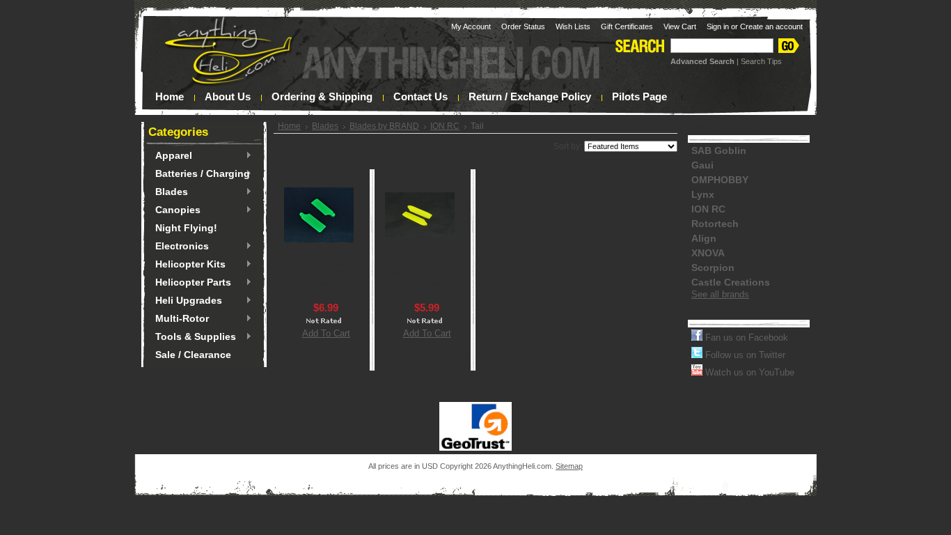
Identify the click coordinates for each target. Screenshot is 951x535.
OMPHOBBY (719, 179)
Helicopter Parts (189, 283)
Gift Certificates (627, 26)
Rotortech (715, 223)
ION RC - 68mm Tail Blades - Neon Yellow (427, 272)
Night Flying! (186, 227)
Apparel (170, 156)
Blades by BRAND (384, 126)
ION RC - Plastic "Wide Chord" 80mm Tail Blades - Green (326, 277)
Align (703, 238)
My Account (471, 26)
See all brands (720, 294)
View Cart (679, 26)
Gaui (702, 165)
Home (289, 126)
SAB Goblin (718, 150)
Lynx (702, 194)
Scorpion (712, 267)
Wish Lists (573, 26)
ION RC (444, 126)
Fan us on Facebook (745, 337)
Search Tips (761, 61)
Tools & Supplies (192, 337)
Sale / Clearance (193, 354)
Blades (168, 192)
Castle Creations (730, 282)
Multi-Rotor (178, 319)
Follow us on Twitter (743, 355)
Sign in (718, 26)
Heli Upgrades (185, 301)
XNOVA (708, 252)
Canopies (174, 210)
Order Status (523, 26)
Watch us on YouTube (748, 372)
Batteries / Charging (199, 174)
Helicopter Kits (187, 264)
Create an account (771, 26)
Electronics (178, 246)
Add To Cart (326, 333)
